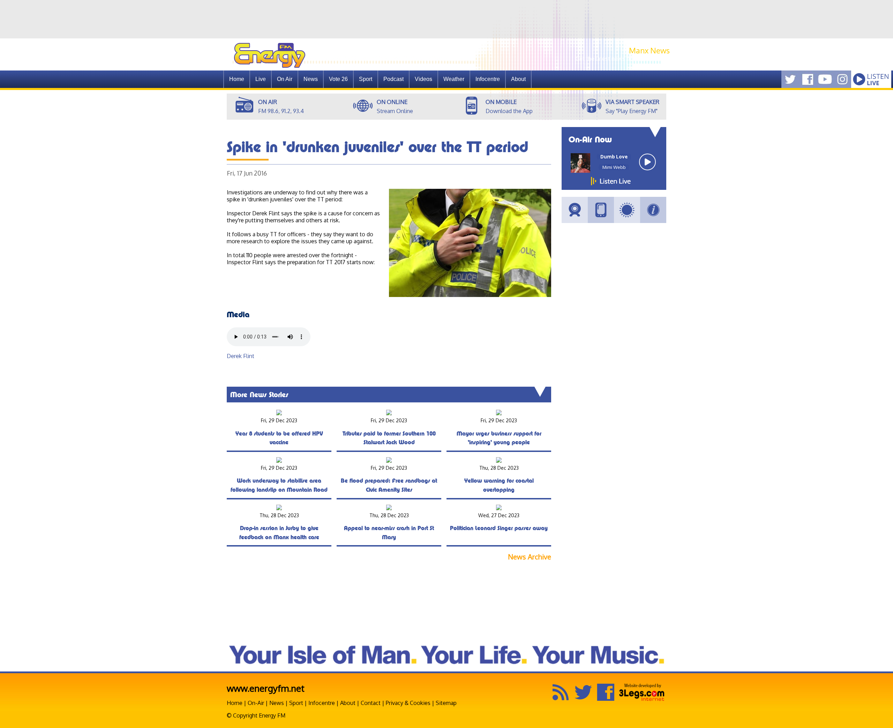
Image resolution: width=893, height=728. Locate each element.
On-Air (256, 702)
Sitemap (446, 702)
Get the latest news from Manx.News (623, 58)
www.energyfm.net (266, 688)
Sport (365, 79)
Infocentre (321, 702)
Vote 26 (338, 79)
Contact (371, 702)
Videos (423, 79)
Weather (453, 79)
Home (236, 79)
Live (260, 79)
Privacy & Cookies (408, 702)
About (347, 702)
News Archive (529, 556)
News (310, 79)
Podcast (393, 79)
